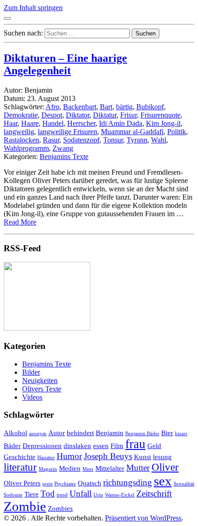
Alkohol (15, 433)
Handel (53, 123)
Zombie (25, 506)
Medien (70, 468)
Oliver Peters (22, 483)
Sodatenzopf (81, 140)
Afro (52, 107)
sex (163, 480)
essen (101, 445)
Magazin (48, 469)
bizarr (181, 433)
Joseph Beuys (108, 456)
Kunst (142, 457)
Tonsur (113, 140)
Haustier (46, 457)
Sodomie (13, 494)
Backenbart (79, 107)
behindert (80, 433)
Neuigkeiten (40, 380)
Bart (106, 107)
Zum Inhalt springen (33, 8)
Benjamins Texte (64, 156)
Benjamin (109, 433)
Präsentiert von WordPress (143, 518)
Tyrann (137, 140)
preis (47, 483)
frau (135, 444)
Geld (154, 445)
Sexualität (184, 483)
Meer (87, 469)
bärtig (124, 107)
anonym (38, 433)
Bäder (12, 445)
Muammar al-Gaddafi (132, 132)
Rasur (51, 140)
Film (117, 445)
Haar (10, 123)
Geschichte (19, 457)
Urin (98, 494)
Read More (20, 222)
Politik (176, 132)
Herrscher (81, 123)
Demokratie (21, 115)
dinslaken (77, 445)
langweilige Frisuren (67, 132)
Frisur (128, 115)
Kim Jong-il (163, 123)
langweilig (19, 132)
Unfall (81, 493)
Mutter (138, 468)
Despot (51, 115)
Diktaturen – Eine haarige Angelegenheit (65, 64)
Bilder (31, 372)
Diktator (77, 115)
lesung (162, 457)
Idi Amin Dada (120, 123)
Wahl (158, 140)
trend (62, 494)
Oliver (165, 467)
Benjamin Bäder (142, 433)
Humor (69, 456)
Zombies (60, 508)
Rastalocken (21, 140)
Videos (32, 397)
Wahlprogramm (26, 148)
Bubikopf (150, 107)
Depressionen (42, 445)
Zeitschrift (154, 493)
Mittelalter (109, 468)
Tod (48, 493)
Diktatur (104, 115)
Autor (56, 433)
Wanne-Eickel (119, 494)
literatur (20, 467)
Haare (30, 123)
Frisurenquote (160, 115)
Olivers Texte (41, 389)
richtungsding (127, 482)
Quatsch (89, 483)
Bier (167, 433)
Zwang (62, 148)
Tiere (31, 494)
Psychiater (65, 483)
